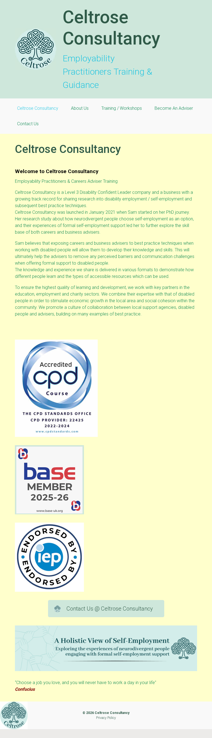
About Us (80, 108)
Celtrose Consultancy (111, 28)
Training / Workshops (121, 108)
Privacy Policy (106, 718)
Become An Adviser (174, 108)
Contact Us (28, 123)
